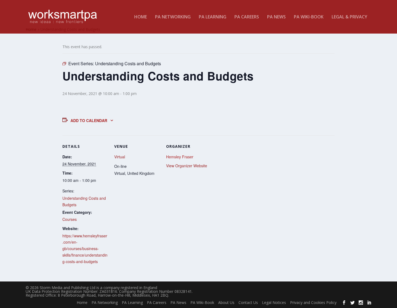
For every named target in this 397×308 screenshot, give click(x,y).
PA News (276, 17)
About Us (226, 302)
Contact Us (248, 302)
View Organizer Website (186, 165)
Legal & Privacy (349, 17)
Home (140, 17)
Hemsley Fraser (179, 156)
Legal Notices (274, 302)
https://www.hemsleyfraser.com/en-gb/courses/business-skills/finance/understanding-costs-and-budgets (84, 248)
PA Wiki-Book (309, 17)
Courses (69, 219)
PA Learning (212, 17)
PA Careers (246, 17)
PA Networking (173, 17)
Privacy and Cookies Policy (313, 302)
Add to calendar (88, 120)
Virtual (119, 156)
